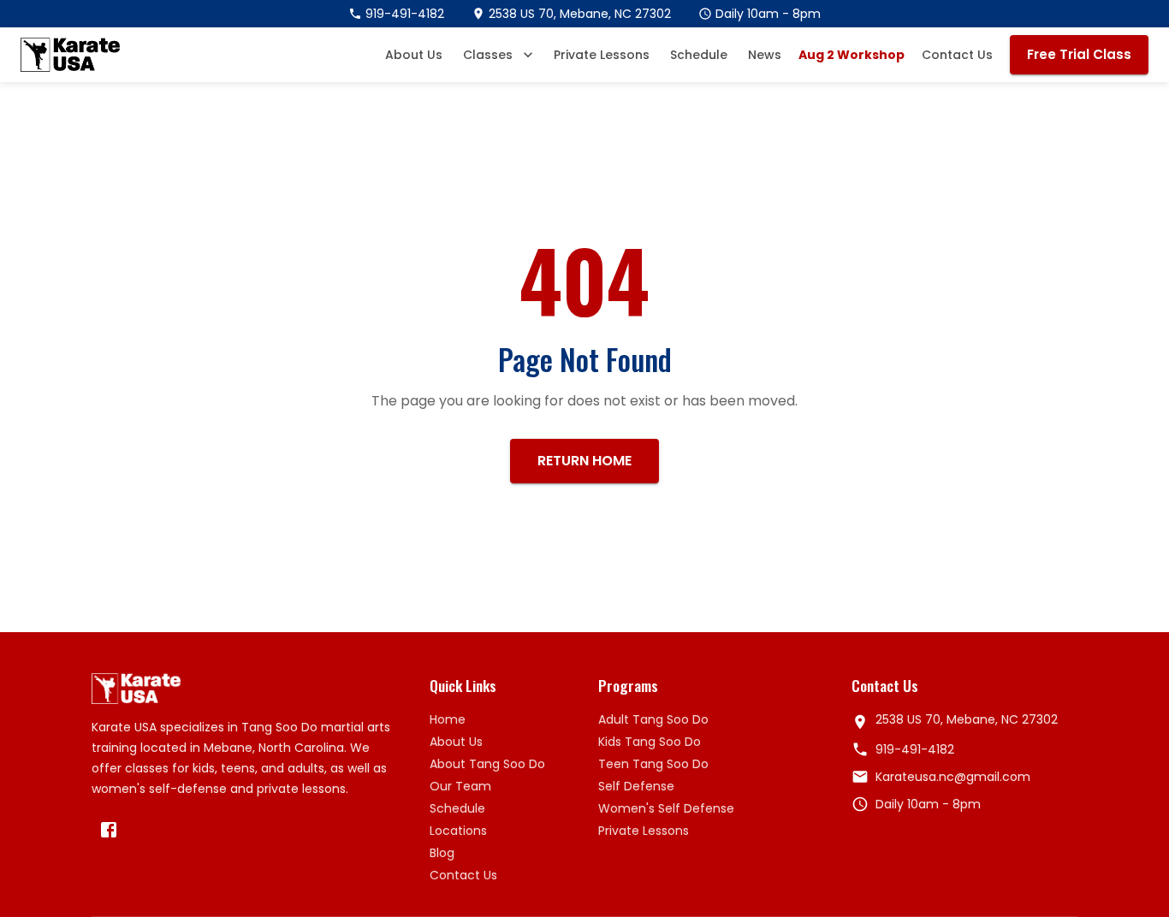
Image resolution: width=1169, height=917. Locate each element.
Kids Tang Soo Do (649, 741)
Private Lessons (602, 54)
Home (448, 719)
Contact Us (957, 54)
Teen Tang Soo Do (653, 763)
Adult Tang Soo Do (653, 719)
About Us (413, 54)
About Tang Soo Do (487, 763)
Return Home (584, 460)
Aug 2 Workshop (851, 54)
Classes (488, 54)
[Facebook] (109, 830)
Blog (442, 852)
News (764, 54)
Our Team (460, 786)
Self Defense (636, 786)
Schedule (698, 54)
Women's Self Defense (666, 808)
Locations (458, 830)
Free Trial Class (1079, 54)
